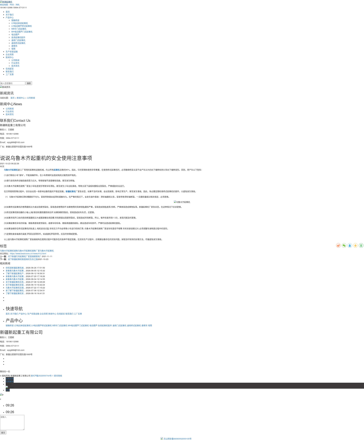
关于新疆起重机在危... (15, 281)
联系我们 (10, 71)
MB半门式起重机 (18, 28)
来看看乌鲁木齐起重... (15, 270)
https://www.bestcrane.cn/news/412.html (28, 253)
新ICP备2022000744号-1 (42, 375)
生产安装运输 (12, 51)
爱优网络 (58, 375)
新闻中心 (10, 57)
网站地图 (4, 4)
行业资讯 (15, 62)
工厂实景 (10, 74)
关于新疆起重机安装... (15, 284)
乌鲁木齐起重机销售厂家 (29, 250)
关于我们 (10, 14)
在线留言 (10, 68)
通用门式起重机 (18, 40)
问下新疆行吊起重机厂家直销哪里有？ (25, 256)
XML (18, 4)
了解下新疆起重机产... (15, 273)
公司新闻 (15, 60)
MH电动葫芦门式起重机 (21, 31)
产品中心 (10, 17)
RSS (12, 4)
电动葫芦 (15, 34)
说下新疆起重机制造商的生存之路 (23, 259)
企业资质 (10, 54)
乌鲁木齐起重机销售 (9, 250)
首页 (8, 11)
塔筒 (13, 48)
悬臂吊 (14, 45)
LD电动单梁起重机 (19, 23)
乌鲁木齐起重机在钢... (15, 287)
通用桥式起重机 (18, 43)
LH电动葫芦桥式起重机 (21, 25)
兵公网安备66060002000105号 (178, 438)
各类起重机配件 (18, 37)
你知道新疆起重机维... (15, 267)
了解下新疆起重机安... (15, 293)
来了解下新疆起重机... (15, 290)
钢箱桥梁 (15, 20)
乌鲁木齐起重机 (47, 250)
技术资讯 (15, 65)
